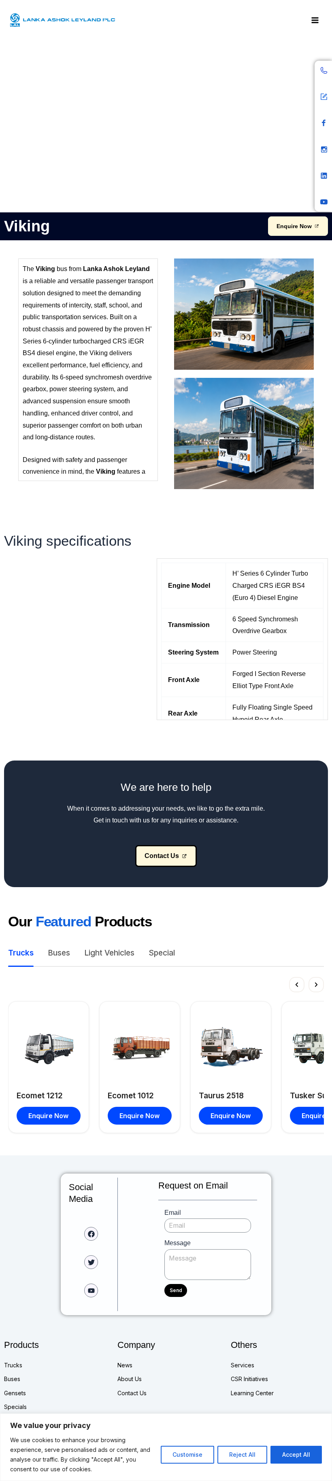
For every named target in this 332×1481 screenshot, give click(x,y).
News (124, 1365)
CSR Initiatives (249, 1379)
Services (242, 1365)
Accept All (296, 1454)
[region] (166, 1447)
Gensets (15, 1393)
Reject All (242, 1454)
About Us (129, 1379)
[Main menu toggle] (315, 20)
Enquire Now (48, 1116)
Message (177, 1242)
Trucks (13, 1365)
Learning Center (252, 1393)
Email (172, 1212)
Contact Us (132, 1393)
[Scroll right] (316, 984)
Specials (15, 1407)
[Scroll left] (296, 984)
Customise (187, 1454)
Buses (12, 1379)
